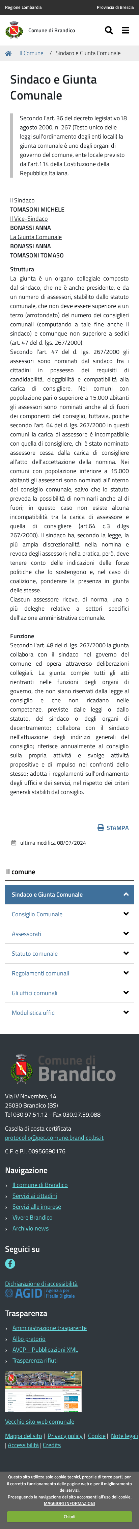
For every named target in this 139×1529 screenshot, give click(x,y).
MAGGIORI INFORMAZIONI (69, 1503)
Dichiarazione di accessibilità (41, 1283)
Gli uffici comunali (34, 992)
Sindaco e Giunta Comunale (47, 894)
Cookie (97, 1435)
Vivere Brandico (32, 1217)
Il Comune (32, 53)
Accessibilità (23, 1445)
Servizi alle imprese (36, 1206)
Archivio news (30, 1228)
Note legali (124, 1435)
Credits (52, 1445)
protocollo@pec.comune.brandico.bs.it (54, 1137)
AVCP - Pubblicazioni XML (45, 1349)
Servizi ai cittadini (34, 1195)
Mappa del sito (23, 1435)
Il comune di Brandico (40, 1184)
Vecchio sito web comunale (39, 1421)
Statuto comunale (35, 953)
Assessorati (26, 933)
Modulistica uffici (34, 1012)
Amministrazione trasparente (49, 1327)
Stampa (118, 827)
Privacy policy (65, 1435)
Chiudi (69, 1516)
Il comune (20, 871)
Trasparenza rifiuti (35, 1360)
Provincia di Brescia (115, 7)
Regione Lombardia (23, 7)
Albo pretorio (29, 1338)
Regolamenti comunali (40, 973)
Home (9, 53)
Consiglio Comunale (37, 914)
